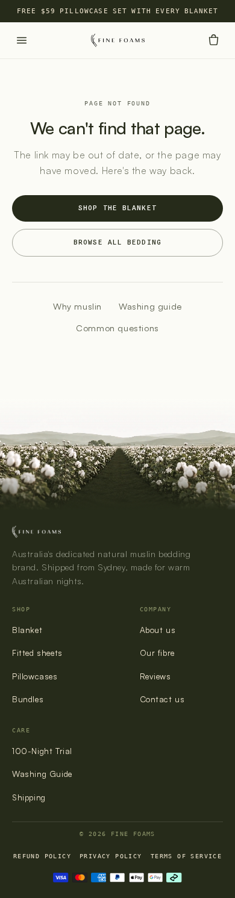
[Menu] (22, 40)
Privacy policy (111, 855)
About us (158, 630)
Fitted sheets (37, 652)
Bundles (27, 699)
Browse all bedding (117, 242)
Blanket (27, 630)
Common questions (117, 327)
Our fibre (157, 652)
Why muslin (77, 306)
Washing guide (150, 306)
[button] (213, 40)
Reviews (155, 676)
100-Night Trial (42, 751)
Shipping (29, 797)
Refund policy (42, 855)
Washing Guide (42, 774)
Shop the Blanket (117, 208)
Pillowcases (35, 676)
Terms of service (186, 855)
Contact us (162, 699)
